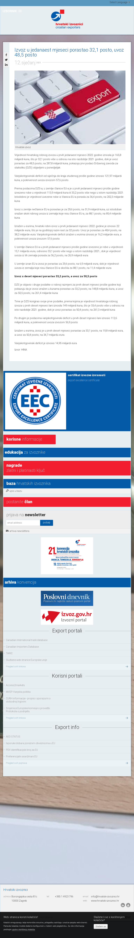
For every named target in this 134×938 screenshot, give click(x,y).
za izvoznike (25, 452)
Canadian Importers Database (22, 646)
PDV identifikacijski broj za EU (22, 749)
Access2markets (15, 685)
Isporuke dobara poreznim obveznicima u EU (30, 743)
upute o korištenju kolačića (23, 929)
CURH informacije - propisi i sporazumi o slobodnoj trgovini (28, 700)
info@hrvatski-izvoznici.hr (105, 896)
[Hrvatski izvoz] (69, 108)
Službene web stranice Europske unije (26, 660)
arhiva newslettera (19, 531)
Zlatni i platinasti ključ (25, 468)
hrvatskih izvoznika (28, 483)
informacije (24, 439)
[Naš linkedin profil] (123, 905)
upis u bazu (15, 491)
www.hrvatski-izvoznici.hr (105, 900)
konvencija (20, 582)
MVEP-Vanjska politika (18, 691)
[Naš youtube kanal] (128, 905)
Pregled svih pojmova (16, 763)
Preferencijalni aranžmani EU (21, 756)
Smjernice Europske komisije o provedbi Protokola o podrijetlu (28, 710)
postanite (19, 501)
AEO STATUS (13, 736)
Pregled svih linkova (16, 666)
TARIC (9, 653)
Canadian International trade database (26, 640)
